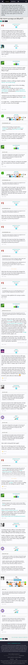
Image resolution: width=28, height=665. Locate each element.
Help (16, 659)
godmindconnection (16, 24)
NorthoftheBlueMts (16, 61)
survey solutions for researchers (15, 323)
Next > (6, 21)
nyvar (16, 45)
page (9, 87)
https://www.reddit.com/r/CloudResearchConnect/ (13, 516)
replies (24, 97)
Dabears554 (16, 523)
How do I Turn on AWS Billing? (8, 82)
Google (24, 332)
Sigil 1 (16, 415)
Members (13, 1)
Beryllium (12, 659)
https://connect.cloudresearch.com (9, 510)
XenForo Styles (18, 657)
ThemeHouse (21, 655)
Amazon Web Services (21, 91)
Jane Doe (16, 114)
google (11, 482)
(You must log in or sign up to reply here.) (20, 637)
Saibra (16, 349)
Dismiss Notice (26, 5)
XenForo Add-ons (11, 657)
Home (2, 1)
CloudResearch (4, 89)
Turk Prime (9, 320)
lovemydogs (16, 385)
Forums (7, 1)
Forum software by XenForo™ (14, 654)
